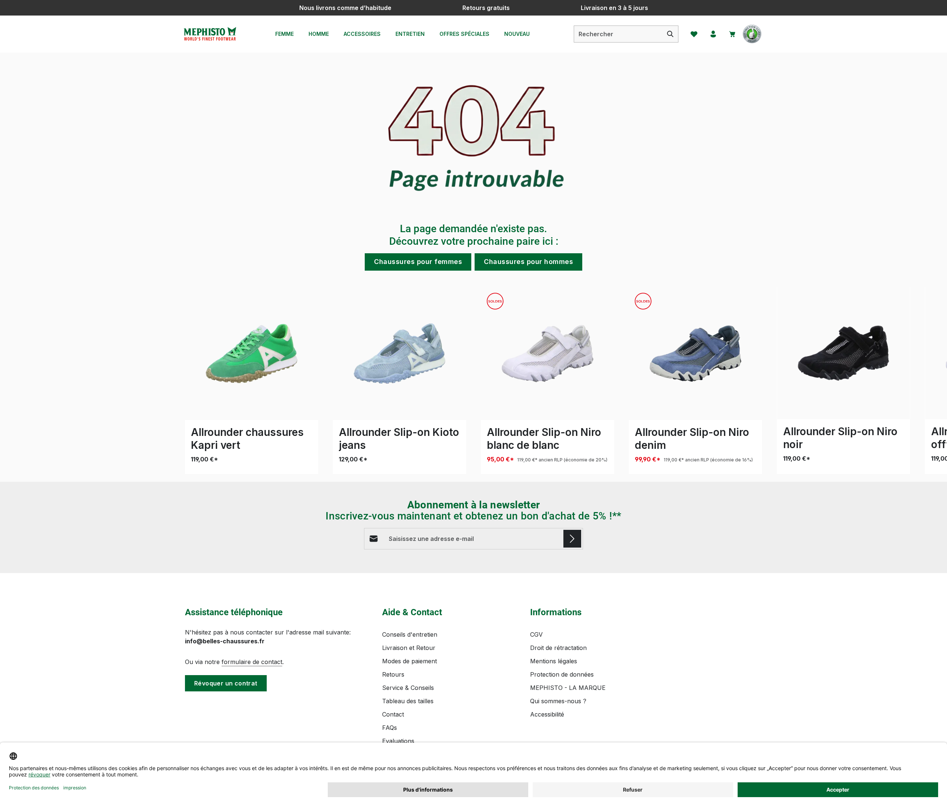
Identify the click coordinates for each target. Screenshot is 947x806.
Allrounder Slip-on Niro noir (840, 438)
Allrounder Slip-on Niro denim (692, 438)
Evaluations (398, 741)
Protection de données (562, 674)
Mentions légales (553, 661)
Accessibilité (547, 714)
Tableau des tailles (408, 701)
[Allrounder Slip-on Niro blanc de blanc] (547, 353)
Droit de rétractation (558, 647)
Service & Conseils (408, 687)
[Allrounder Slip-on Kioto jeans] (399, 353)
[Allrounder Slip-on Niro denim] (695, 353)
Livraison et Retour (408, 647)
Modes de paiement (409, 661)
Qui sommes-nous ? (558, 701)
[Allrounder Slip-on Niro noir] (843, 353)
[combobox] (618, 34)
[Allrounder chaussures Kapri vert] (251, 353)
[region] (473, 380)
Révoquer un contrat (225, 683)
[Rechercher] (670, 34)
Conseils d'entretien (409, 634)
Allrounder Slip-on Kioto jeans (399, 438)
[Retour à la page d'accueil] (210, 34)
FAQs (389, 727)
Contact (393, 714)
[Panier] (732, 34)
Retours (393, 674)
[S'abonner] (572, 539)
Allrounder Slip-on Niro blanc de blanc (544, 438)
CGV (536, 634)
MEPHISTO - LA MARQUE (568, 687)
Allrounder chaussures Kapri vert (247, 438)
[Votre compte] (713, 34)
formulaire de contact (252, 662)
